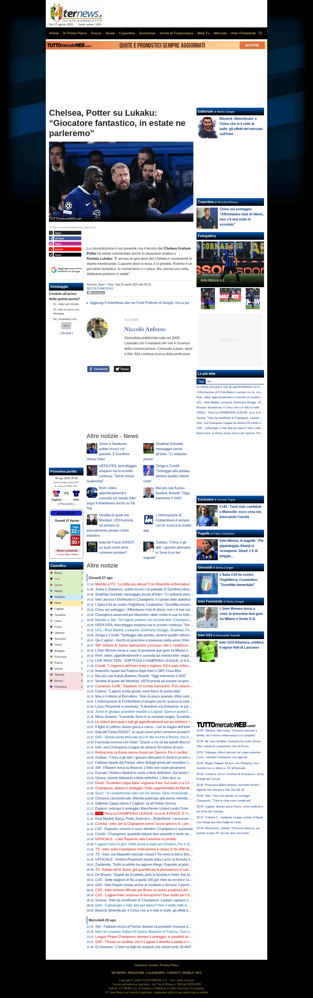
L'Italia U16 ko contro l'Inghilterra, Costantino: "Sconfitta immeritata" (146, 604)
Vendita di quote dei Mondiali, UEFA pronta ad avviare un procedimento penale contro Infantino (110, 525)
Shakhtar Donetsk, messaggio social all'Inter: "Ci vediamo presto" (144, 594)
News (101, 284)
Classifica (58, 565)
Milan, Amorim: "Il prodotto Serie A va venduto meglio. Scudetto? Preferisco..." (153, 717)
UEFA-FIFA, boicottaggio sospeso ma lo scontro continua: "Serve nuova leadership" (158, 625)
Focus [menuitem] (96, 33)
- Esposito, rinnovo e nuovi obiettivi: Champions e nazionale (144, 829)
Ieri (209, 381)
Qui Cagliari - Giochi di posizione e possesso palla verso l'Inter (142, 640)
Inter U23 (205, 635)
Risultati (66, 333)
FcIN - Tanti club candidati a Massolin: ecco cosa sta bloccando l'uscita (240, 512)
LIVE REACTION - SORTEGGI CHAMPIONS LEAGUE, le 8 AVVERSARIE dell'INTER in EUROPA (170, 660)
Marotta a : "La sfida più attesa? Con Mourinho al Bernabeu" (143, 584)
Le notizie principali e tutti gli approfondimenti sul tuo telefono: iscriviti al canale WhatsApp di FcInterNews (174, 722)
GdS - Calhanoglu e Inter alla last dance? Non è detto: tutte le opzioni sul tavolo (246, 428)
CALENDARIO (155, 972)
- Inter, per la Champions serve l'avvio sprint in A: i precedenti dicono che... (157, 824)
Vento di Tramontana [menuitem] (176, 33)
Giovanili (205, 567)
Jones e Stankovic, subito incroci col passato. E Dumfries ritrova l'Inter (147, 589)
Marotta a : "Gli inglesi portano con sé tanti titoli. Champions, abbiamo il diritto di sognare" (165, 620)
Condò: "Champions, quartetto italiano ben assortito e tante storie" (144, 834)
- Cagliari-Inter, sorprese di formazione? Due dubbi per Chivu (144, 895)
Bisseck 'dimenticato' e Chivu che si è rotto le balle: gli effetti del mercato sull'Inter (156, 910)
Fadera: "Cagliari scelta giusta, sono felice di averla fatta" (138, 691)
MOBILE (188, 972)
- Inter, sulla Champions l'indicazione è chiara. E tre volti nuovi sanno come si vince (160, 849)
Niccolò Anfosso (100, 288)
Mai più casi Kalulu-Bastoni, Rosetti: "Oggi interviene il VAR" (173, 493)
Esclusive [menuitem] (147, 33)
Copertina (206, 202)
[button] (66, 325)
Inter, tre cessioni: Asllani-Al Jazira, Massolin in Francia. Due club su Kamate (152, 931)
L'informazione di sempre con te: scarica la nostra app (147, 701)
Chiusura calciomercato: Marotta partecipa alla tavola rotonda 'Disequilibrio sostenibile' (160, 798)
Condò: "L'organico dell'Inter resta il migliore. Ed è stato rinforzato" (145, 666)
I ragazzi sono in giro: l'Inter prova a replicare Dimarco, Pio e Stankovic (148, 844)
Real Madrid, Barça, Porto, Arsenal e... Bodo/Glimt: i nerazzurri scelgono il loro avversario (162, 818)
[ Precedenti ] (66, 503)
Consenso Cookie (146, 965)
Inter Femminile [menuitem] (243, 33)
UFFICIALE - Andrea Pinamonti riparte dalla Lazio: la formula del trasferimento (154, 859)
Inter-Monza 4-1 (212, 280)
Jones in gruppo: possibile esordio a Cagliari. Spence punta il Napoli (147, 711)
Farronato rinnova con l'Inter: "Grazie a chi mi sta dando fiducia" (143, 742)
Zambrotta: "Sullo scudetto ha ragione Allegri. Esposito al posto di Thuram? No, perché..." (162, 864)
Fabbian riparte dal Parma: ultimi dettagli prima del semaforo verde (145, 762)
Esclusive (206, 499)
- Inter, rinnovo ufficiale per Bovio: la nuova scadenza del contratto (148, 890)
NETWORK (119, 972)
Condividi (100, 369)
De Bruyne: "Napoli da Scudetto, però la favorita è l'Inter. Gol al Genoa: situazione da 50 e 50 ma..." (169, 875)
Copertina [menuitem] (127, 33)
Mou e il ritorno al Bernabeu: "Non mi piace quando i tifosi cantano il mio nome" (154, 696)
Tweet (124, 369)
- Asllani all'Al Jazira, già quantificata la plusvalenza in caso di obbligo (150, 869)
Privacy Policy (169, 965)
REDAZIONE (136, 972)
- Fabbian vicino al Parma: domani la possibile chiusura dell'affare (148, 926)
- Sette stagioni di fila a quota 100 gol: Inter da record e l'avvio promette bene (156, 880)
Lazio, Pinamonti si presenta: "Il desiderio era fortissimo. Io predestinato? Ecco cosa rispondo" (166, 706)
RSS (199, 972)
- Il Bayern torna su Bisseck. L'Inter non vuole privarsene (140, 767)
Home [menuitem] (54, 33)
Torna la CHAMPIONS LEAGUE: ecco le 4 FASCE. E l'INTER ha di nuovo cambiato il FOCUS (171, 813)
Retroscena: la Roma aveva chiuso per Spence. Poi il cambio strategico (149, 752)
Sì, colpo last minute (66, 304)
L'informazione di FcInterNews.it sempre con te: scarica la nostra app (239, 392)
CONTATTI (173, 972)
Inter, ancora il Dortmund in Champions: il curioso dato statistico (143, 599)
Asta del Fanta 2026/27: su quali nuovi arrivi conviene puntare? (117, 547)
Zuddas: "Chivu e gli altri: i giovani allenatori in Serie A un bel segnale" (148, 757)
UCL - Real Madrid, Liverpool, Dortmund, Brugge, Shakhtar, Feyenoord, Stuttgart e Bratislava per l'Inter (172, 630)
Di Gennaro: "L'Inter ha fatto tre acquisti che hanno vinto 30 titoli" (143, 947)
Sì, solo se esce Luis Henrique (66, 311)
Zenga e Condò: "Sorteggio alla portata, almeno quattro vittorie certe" (147, 635)
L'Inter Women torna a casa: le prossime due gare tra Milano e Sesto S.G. (150, 650)
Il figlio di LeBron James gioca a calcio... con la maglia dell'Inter (142, 727)
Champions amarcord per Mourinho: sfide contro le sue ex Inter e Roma (148, 615)
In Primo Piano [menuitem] (75, 33)
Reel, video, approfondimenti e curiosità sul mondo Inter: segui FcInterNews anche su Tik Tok (112, 498)
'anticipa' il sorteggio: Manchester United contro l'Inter (141, 808)
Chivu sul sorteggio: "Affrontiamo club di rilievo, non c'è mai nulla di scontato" (153, 609)
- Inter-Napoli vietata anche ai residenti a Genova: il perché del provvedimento (157, 885)
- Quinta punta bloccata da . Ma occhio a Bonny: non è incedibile (149, 737)
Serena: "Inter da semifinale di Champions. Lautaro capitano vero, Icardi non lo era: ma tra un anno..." (171, 900)
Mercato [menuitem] (220, 33)
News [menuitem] (110, 33)
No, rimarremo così (65, 319)
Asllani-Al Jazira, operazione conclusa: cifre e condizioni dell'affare (149, 645)
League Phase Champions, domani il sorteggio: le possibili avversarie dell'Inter (154, 937)
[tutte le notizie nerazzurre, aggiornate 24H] (76, 13)
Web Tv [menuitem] (203, 33)
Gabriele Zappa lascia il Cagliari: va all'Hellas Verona (135, 803)
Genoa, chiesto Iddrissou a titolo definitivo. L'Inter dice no (138, 778)
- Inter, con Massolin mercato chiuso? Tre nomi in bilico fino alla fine (148, 854)
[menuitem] (260, 33)
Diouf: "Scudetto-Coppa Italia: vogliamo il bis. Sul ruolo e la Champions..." (150, 783)
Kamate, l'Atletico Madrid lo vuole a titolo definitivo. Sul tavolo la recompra (150, 773)
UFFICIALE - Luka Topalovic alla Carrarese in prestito (135, 839)
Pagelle (204, 533)
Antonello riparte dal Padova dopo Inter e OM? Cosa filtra (138, 671)
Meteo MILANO (66, 513)
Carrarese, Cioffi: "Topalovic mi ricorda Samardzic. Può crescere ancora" (149, 686)
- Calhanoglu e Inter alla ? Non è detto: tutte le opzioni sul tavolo (155, 905)
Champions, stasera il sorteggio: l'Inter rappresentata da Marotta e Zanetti (150, 788)
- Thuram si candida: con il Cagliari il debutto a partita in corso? (146, 942)
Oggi (201, 381)
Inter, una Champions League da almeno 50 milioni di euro (139, 747)
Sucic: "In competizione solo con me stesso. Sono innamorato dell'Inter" (149, 793)
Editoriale (205, 111)
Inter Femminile (210, 601)
